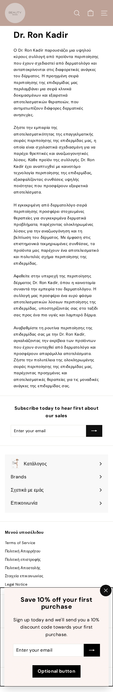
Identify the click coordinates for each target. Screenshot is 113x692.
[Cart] (90, 13)
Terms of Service (20, 542)
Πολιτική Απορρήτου (22, 551)
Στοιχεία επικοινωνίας (24, 575)
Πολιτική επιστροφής (23, 559)
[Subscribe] (92, 650)
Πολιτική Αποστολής (22, 567)
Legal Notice (16, 584)
